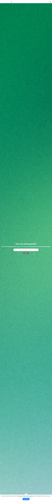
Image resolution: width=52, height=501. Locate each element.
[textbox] (26, 250)
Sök (26, 253)
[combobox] (26, 250)
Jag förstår (26, 499)
